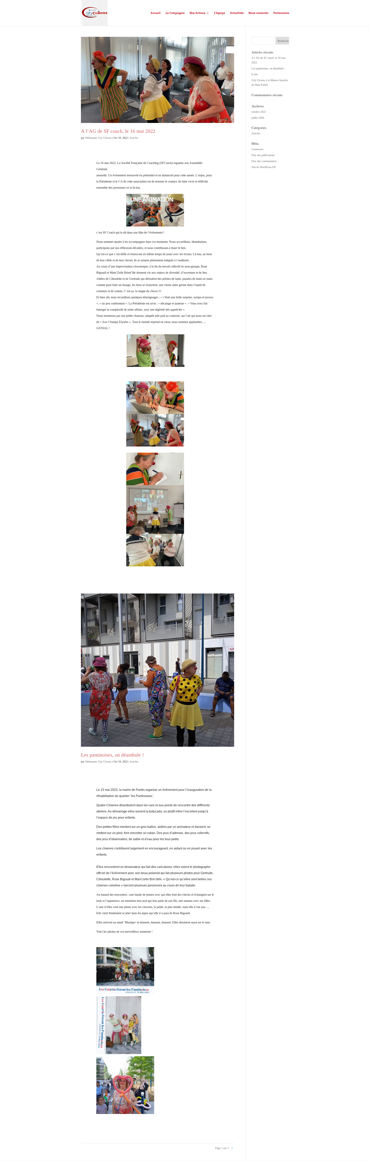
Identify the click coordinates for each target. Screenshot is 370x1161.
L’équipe (219, 13)
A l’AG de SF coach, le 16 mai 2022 (118, 131)
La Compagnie (175, 13)
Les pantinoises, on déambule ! (112, 755)
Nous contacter (258, 13)
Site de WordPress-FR (263, 167)
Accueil (156, 13)
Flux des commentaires (264, 161)
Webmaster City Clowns (98, 137)
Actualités (237, 13)
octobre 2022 (258, 111)
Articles (134, 137)
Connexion (257, 149)
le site (254, 74)
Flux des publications (263, 155)
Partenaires (281, 13)
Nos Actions (197, 13)
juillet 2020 (257, 117)
